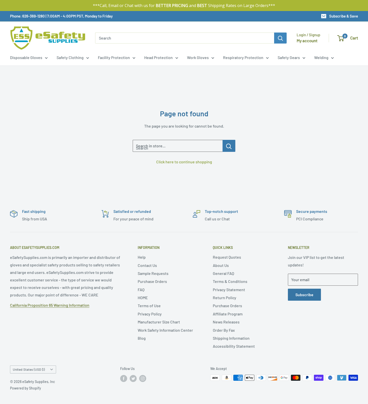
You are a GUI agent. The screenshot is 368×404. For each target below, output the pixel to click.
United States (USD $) (29, 369)
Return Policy (224, 297)
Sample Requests (153, 273)
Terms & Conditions (230, 281)
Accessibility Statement (234, 346)
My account (307, 40)
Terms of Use (149, 305)
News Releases (226, 321)
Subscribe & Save (343, 16)
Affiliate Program (228, 313)
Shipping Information (231, 338)
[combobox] (184, 38)
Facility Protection (114, 57)
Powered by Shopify (25, 388)
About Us (221, 265)
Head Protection (158, 57)
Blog (142, 338)
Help (142, 257)
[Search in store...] (229, 146)
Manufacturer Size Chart (159, 321)
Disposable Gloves (26, 57)
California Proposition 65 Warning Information (49, 305)
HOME (143, 297)
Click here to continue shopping (184, 161)
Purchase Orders (152, 281)
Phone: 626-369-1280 (27, 16)
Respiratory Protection (243, 57)
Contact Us (147, 265)
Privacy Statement (229, 289)
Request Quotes (227, 257)
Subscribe (304, 294)
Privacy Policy (150, 313)
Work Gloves (198, 57)
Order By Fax (224, 330)
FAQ (141, 289)
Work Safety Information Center (165, 330)
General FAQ (223, 273)
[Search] (280, 38)
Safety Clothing (70, 57)
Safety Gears (289, 57)
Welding (321, 57)
